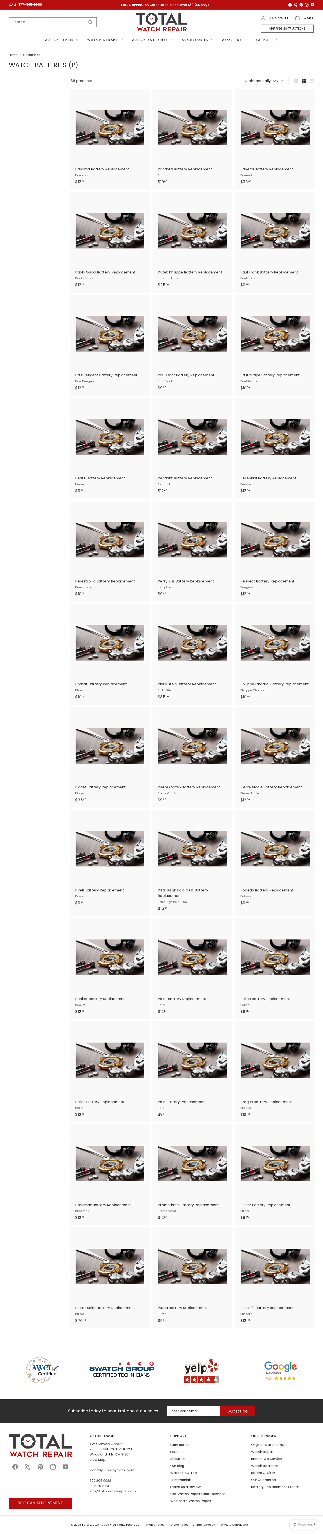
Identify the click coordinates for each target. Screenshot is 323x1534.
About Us (232, 40)
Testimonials (181, 1479)
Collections (31, 55)
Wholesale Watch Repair (190, 1500)
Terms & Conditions (233, 1525)
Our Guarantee (263, 1479)
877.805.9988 (100, 1480)
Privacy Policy (154, 1525)
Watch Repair (60, 40)
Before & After (263, 1472)
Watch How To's (183, 1472)
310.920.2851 (99, 1486)
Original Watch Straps (269, 1444)
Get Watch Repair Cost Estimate (197, 1493)
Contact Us (180, 1444)
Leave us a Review (185, 1486)
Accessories (196, 40)
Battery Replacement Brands (275, 1486)
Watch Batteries (151, 40)
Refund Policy (178, 1525)
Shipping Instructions (287, 28)
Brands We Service (266, 1458)
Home (13, 55)
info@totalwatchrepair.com (113, 1491)
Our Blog (177, 1465)
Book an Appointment (40, 1503)
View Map (97, 1459)
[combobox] (53, 22)
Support (265, 40)
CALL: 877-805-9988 (25, 5)
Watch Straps (103, 40)
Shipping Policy (204, 1525)
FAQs (174, 1451)
